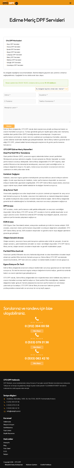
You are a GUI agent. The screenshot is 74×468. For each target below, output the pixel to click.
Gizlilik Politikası (45, 465)
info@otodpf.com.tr (14, 411)
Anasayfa (6, 442)
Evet (66, 89)
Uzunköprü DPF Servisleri (14, 65)
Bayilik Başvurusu (9, 433)
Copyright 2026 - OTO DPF (12, 462)
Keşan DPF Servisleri (13, 52)
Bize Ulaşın (37, 331)
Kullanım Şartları (31, 465)
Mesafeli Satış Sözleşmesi (14, 465)
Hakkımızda (7, 422)
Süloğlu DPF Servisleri (13, 62)
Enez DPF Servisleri (12, 44)
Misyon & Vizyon (8, 425)
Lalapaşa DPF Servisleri (14, 55)
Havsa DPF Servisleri (13, 47)
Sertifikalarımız (8, 428)
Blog (4, 445)
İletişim (5, 454)
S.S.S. (5, 451)
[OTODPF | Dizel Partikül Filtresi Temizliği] (10, 3)
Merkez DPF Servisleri (13, 60)
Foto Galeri (6, 448)
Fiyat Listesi (7, 430)
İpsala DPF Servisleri (13, 49)
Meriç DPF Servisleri (13, 57)
